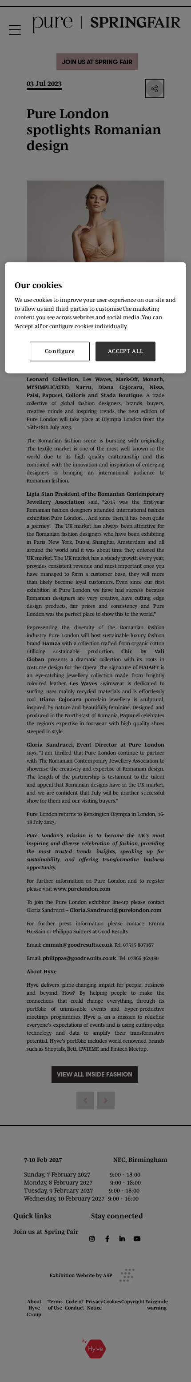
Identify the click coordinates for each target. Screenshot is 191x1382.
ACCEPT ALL (125, 351)
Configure (60, 351)
